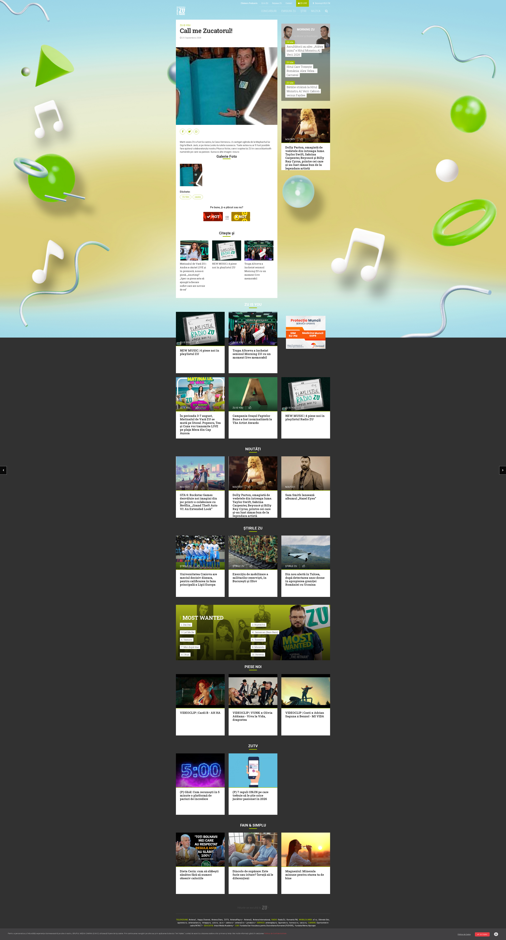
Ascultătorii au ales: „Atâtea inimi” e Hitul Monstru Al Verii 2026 (305, 51)
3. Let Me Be (187, 632)
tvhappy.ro (206, 923)
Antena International (261, 920)
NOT (242, 216)
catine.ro (229, 923)
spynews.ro (182, 923)
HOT (215, 216)
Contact (289, 3)
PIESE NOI (253, 667)
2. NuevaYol (258, 624)
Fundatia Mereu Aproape (305, 926)
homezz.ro (293, 923)
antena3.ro (239, 923)
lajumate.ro (283, 923)
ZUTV (226, 920)
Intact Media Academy (223, 926)
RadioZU (281, 920)
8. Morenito (258, 647)
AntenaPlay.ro (236, 920)
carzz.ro (303, 923)
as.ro (221, 923)
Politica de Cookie (464, 934)
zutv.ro (215, 923)
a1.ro (315, 920)
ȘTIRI (303, 11)
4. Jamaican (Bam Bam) (265, 632)
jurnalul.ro (251, 923)
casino (198, 197)
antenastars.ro (194, 923)
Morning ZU (306, 29)
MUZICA (315, 11)
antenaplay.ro (271, 923)
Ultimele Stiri (323, 920)
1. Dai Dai (186, 624)
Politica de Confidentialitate (275, 933)
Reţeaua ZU (277, 3)
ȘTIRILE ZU (253, 528)
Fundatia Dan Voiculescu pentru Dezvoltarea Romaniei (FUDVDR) (266, 926)
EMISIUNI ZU (288, 11)
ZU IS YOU (185, 25)
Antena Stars (217, 920)
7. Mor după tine (190, 647)
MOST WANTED (203, 617)
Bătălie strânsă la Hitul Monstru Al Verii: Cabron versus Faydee (303, 91)
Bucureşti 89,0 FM (322, 3)
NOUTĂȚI (253, 449)
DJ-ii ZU (264, 3)
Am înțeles (483, 934)
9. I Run (185, 654)
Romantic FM (292, 920)
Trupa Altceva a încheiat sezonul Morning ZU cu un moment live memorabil (255, 271)
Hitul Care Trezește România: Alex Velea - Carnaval (301, 71)
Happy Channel (204, 920)
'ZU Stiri (185, 197)
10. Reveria (258, 654)
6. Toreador (258, 639)
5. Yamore (186, 639)
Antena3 (247, 920)
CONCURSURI (269, 11)
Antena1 (192, 920)
